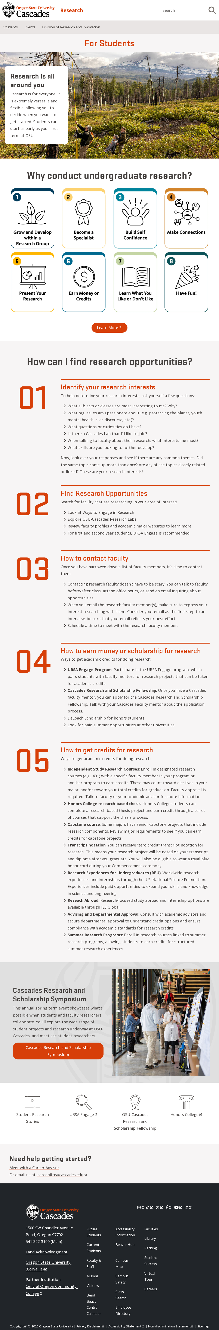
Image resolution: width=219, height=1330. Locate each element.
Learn (107, 327)
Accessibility (124, 1326)
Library (150, 1238)
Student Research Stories (32, 1118)
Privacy (89, 1326)
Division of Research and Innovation (71, 27)
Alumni (92, 1276)
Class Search (120, 1294)
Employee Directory (123, 1310)
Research (71, 10)
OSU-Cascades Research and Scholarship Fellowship (135, 1121)
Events (30, 27)
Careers (150, 1289)
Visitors (93, 1285)
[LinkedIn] (188, 1207)
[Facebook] (169, 1207)
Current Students (94, 1247)
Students (10, 27)
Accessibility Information (125, 1232)
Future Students (94, 1232)
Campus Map (122, 1263)
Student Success (150, 1260)
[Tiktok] (149, 1207)
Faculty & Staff (94, 1263)
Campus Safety (122, 1279)
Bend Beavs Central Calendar (94, 1304)
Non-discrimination (169, 1326)
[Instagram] (141, 1207)
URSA (82, 1114)
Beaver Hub (125, 1244)
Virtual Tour (149, 1276)
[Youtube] (178, 1207)
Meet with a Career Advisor (34, 1167)
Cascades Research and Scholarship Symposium (58, 1051)
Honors (184, 1114)
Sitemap (203, 1326)
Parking (150, 1248)
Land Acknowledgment (47, 1251)
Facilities (151, 1229)
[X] (160, 1207)
